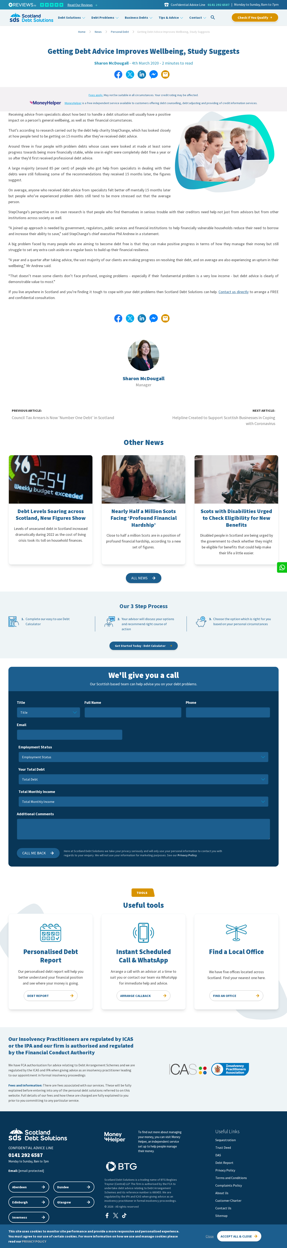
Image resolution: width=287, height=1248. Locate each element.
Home (82, 32)
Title (21, 702)
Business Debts (136, 17)
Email (21, 724)
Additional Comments (35, 813)
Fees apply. (96, 95)
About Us (221, 1193)
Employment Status (35, 747)
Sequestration (225, 1140)
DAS (218, 1155)
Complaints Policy (228, 1185)
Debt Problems (102, 17)
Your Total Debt (31, 769)
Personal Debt (120, 32)
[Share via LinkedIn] (142, 74)
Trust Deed (223, 1147)
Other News (144, 442)
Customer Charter (228, 1200)
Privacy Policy (187, 855)
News (98, 32)
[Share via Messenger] (153, 74)
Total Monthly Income (36, 791)
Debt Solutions (69, 17)
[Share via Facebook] (118, 74)
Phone (191, 702)
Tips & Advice (169, 17)
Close (210, 1236)
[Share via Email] (165, 74)
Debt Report (224, 1163)
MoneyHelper (73, 103)
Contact (195, 17)
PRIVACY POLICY (34, 1241)
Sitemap (221, 1216)
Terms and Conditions (231, 1178)
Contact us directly (234, 291)
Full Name (92, 702)
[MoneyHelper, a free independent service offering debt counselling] (45, 103)
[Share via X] (130, 74)
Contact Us (223, 1208)
